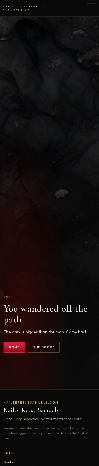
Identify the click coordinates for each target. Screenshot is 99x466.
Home (14, 347)
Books (9, 462)
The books (44, 347)
